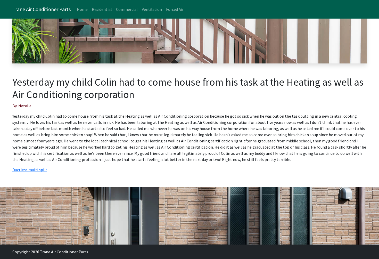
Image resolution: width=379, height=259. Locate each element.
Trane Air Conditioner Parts (41, 9)
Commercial (127, 9)
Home (82, 9)
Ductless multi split (29, 169)
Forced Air (175, 9)
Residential (102, 9)
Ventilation (152, 9)
